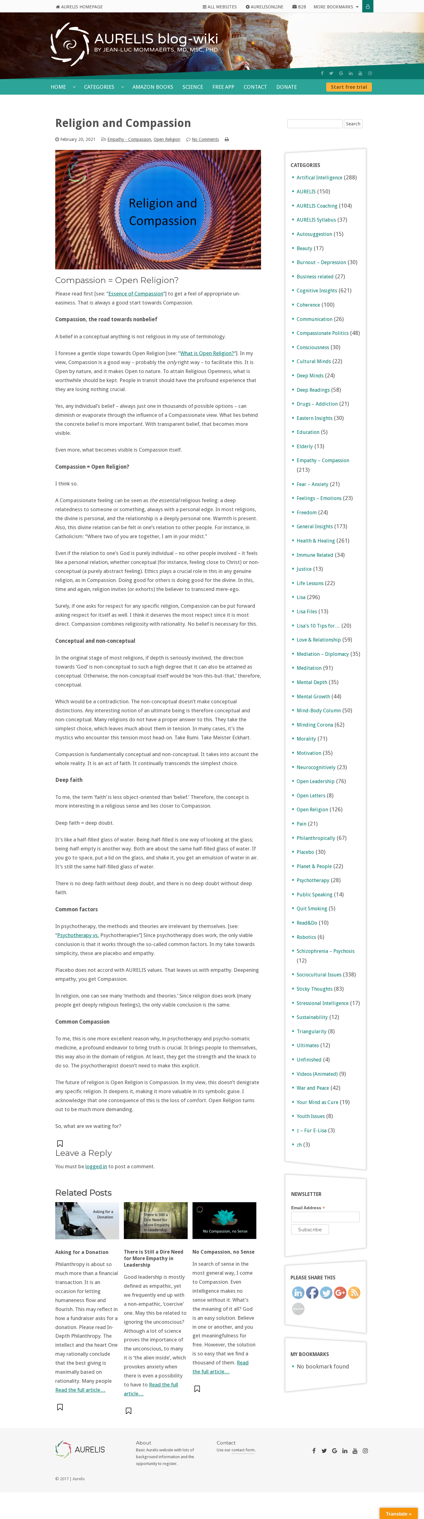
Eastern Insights (314, 418)
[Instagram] (370, 73)
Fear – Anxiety (312, 484)
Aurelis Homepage (81, 6)
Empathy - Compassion (129, 139)
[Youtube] (360, 73)
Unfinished (309, 1060)
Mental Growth (313, 697)
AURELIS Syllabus (316, 220)
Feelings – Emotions (319, 498)
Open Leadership (316, 781)
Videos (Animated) (317, 1074)
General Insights (315, 527)
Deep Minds (310, 376)
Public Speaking (314, 895)
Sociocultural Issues (319, 975)
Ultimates (308, 1045)
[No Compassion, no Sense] (224, 1224)
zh (299, 1145)
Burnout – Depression (321, 262)
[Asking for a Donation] (87, 1224)
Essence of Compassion (135, 294)
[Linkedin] (351, 73)
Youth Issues (311, 1116)
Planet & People (314, 866)
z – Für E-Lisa (312, 1131)
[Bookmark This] (60, 1143)
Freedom (307, 513)
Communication (314, 319)
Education (308, 432)
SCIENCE (193, 87)
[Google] (341, 73)
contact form (243, 1450)
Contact (255, 87)
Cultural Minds (314, 361)
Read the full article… (80, 1390)
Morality (306, 739)
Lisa (301, 597)
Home (59, 87)
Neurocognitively (316, 767)
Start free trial (349, 87)
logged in (96, 1166)
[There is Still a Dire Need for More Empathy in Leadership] (156, 1224)
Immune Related (315, 555)
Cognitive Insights (317, 291)
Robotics (306, 937)
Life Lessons (310, 583)
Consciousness (313, 347)
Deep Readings (313, 390)
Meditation (309, 668)
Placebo (305, 852)
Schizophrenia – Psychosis (325, 951)
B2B (301, 6)
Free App (223, 87)
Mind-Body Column (319, 711)
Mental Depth (312, 682)
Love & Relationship (319, 640)
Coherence (308, 305)
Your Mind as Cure (317, 1102)
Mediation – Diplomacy (323, 654)
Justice (304, 569)
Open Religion (167, 139)
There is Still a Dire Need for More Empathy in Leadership (153, 1258)
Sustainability (312, 1017)
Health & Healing (316, 541)
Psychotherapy (313, 880)
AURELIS (306, 192)
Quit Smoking (312, 909)
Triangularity (312, 1031)
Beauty (304, 248)
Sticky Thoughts (314, 989)
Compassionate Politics (323, 333)
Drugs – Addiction (317, 404)
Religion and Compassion (123, 123)
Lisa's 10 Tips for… (318, 626)
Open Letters (311, 796)
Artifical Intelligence (319, 178)
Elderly (305, 446)
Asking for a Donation (82, 1252)
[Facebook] (322, 73)
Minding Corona (315, 725)
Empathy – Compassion (323, 460)
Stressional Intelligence (323, 1003)
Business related (315, 277)
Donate (286, 87)
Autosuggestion (314, 234)
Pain (301, 824)
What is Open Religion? (207, 353)
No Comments (205, 139)
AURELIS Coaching (317, 206)
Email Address (308, 1208)
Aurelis (79, 1478)
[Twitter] (331, 73)
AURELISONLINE (266, 6)
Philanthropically (316, 838)
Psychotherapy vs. (78, 935)
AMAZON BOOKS (153, 87)
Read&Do (307, 923)
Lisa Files (307, 612)
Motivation (309, 753)
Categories (99, 87)
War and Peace (313, 1088)
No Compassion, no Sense (223, 1252)
